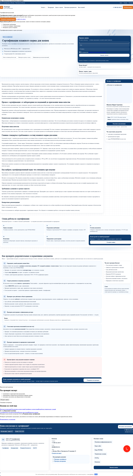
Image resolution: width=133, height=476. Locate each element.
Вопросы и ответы (33, 412)
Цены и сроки (59, 7)
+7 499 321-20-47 (117, 7)
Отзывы (125, 2)
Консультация (128, 7)
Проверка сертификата (60, 459)
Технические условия (100, 454)
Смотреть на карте (56, 453)
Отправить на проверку (93, 380)
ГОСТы (97, 458)
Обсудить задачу (5, 399)
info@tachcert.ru (129, 431)
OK (96, 474)
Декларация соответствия (18, 409)
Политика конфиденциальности (103, 442)
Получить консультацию (8, 19)
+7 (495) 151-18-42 (21, 19)
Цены (121, 2)
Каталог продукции (23, 412)
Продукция (51, 7)
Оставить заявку (111, 242)
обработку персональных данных (97, 52)
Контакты (131, 2)
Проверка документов (70, 7)
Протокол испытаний (5, 409)
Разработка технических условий (47, 409)
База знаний (81, 7)
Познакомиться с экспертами (7, 419)
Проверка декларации (60, 461)
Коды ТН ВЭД (98, 450)
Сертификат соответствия (31, 409)
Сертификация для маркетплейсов (9, 412)
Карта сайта (98, 446)
